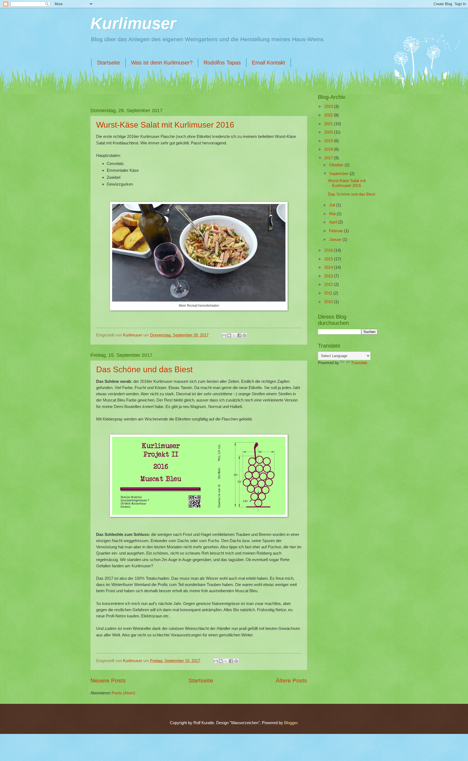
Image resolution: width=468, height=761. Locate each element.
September (339, 173)
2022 (329, 115)
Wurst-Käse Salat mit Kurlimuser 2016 (165, 124)
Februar (336, 231)
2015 (329, 259)
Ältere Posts (291, 680)
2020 (329, 132)
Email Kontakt (268, 63)
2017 (329, 158)
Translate (359, 363)
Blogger (290, 723)
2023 (329, 106)
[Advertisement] (345, 401)
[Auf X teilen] (234, 335)
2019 (329, 141)
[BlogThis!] (229, 335)
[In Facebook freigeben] (239, 335)
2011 (328, 293)
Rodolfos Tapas (222, 63)
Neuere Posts (108, 680)
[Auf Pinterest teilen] (244, 335)
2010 (329, 302)
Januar (335, 239)
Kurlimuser (133, 23)
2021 (329, 124)
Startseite (108, 63)
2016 (329, 250)
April (333, 222)
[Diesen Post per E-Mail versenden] (224, 335)
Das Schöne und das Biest (144, 369)
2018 (329, 149)
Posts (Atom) (123, 693)
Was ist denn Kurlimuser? (162, 63)
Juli (332, 205)
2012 (329, 284)
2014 (329, 267)
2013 (329, 276)
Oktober (336, 165)
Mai (333, 214)
